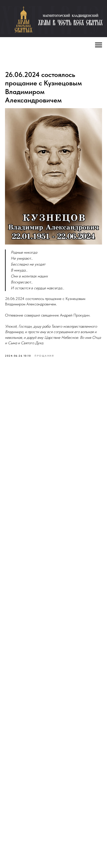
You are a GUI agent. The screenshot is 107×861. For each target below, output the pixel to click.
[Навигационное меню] (98, 45)
